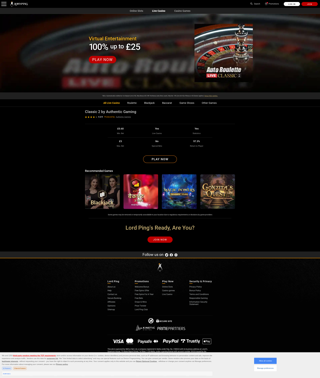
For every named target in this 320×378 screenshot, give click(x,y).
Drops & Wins (141, 302)
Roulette (132, 103)
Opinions (111, 306)
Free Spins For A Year (144, 294)
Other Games (209, 103)
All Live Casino (111, 103)
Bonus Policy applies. (211, 96)
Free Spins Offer (142, 290)
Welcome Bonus (142, 287)
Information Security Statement (198, 303)
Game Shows (187, 103)
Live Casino (158, 10)
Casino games (168, 290)
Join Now (160, 239)
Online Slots (136, 10)
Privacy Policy (195, 287)
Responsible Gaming (198, 298)
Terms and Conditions (199, 294)
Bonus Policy (195, 290)
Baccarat (167, 103)
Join (309, 4)
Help (110, 290)
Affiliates (111, 302)
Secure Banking (114, 298)
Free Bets (139, 298)
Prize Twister (140, 306)
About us (111, 287)
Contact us (112, 294)
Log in (292, 4)
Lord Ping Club (141, 309)
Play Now (160, 159)
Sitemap (111, 309)
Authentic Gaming (123, 117)
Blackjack (149, 103)
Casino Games (182, 10)
